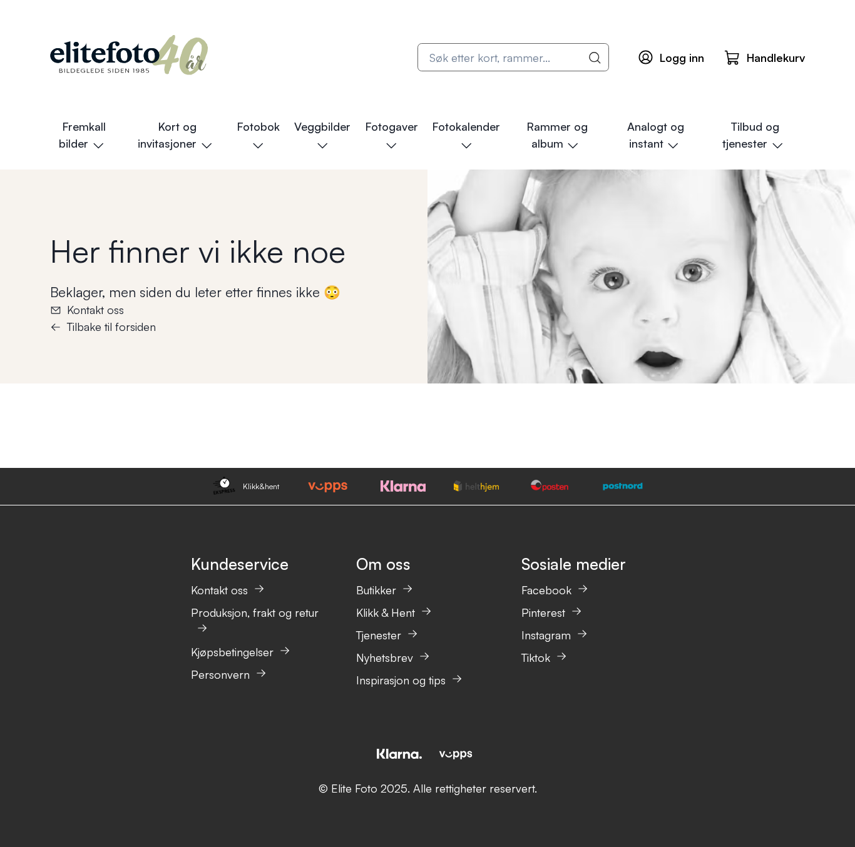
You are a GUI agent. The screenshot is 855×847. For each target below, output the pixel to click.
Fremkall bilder (82, 134)
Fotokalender (466, 126)
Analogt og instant (655, 134)
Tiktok (535, 657)
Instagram (546, 635)
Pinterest (543, 612)
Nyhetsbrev (384, 657)
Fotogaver (391, 126)
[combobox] (513, 57)
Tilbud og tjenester (750, 134)
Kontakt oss (95, 310)
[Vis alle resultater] (595, 57)
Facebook (546, 590)
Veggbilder (322, 126)
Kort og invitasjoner (167, 134)
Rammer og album (557, 134)
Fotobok (258, 126)
